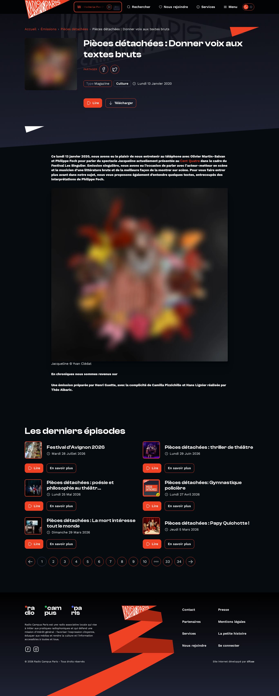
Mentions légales (232, 622)
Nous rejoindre (176, 7)
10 (145, 561)
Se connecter (228, 645)
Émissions (48, 29)
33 (167, 561)
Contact (188, 610)
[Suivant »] (190, 561)
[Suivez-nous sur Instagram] (36, 649)
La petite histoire (232, 633)
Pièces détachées (74, 29)
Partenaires (191, 622)
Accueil (30, 29)
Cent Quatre (190, 161)
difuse (250, 661)
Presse (223, 610)
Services (208, 7)
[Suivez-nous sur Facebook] (28, 649)
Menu (233, 7)
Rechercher (141, 7)
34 (179, 561)
